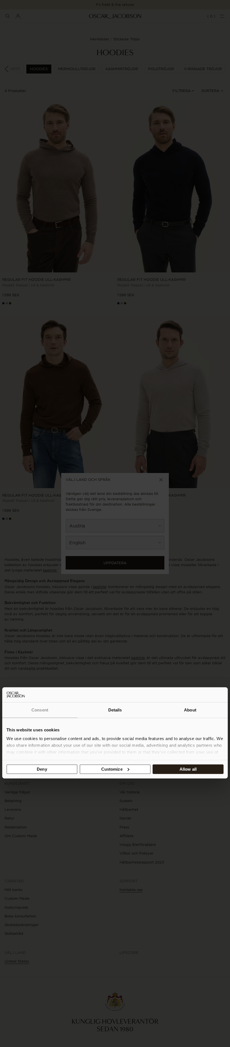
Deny (42, 769)
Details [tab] (115, 710)
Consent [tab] (39, 710)
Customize (112, 769)
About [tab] (190, 710)
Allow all (188, 769)
